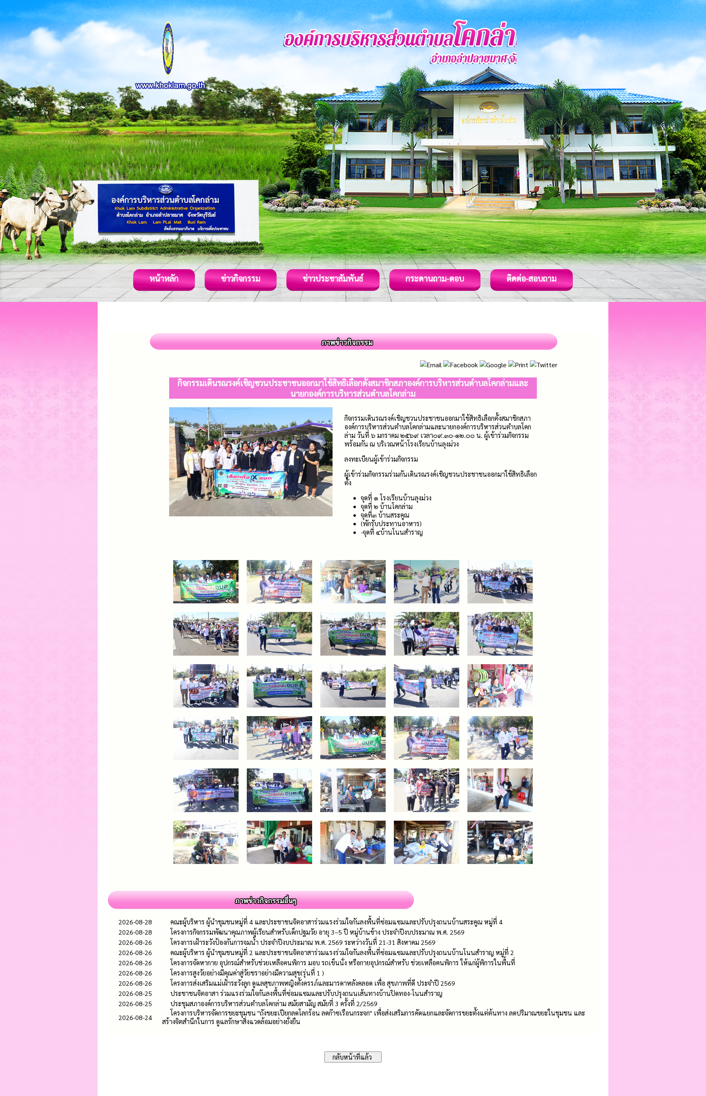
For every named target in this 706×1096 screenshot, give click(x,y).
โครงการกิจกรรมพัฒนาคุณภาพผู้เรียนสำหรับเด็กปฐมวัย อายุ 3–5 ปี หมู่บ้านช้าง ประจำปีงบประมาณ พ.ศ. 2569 (317, 932)
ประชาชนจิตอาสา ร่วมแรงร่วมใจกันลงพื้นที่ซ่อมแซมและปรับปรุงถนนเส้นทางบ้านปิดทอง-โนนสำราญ (306, 993)
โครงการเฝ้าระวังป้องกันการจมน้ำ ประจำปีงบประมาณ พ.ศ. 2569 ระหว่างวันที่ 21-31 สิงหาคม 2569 (303, 942)
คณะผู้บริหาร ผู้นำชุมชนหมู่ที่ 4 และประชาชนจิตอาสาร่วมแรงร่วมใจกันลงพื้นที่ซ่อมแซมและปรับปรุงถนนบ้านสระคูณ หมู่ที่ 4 (336, 921)
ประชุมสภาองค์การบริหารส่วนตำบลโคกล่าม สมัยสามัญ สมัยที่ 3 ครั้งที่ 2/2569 (274, 1003)
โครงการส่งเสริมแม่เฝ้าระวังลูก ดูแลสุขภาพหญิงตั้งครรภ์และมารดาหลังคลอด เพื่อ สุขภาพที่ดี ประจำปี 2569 (312, 983)
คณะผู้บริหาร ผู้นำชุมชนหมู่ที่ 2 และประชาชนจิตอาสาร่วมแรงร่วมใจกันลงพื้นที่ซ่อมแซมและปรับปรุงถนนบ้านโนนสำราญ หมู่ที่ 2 (342, 952)
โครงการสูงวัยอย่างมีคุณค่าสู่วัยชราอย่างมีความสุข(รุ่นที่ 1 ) (247, 973)
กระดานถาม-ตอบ (435, 278)
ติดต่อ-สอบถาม (531, 278)
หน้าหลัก (164, 278)
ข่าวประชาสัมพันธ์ (333, 278)
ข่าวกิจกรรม (240, 278)
